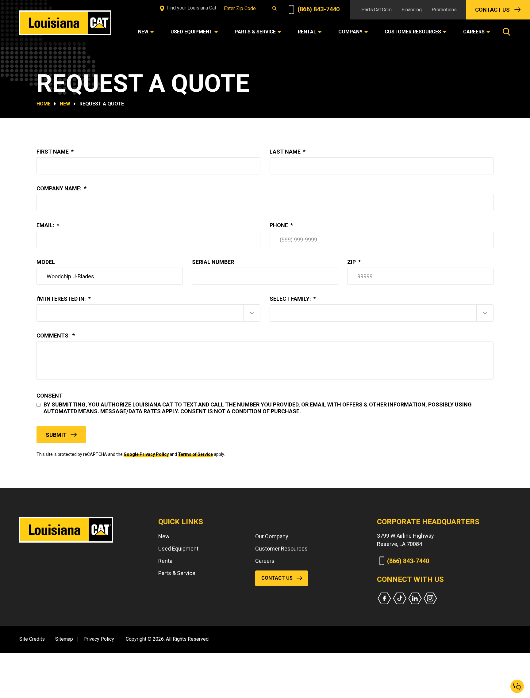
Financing (411, 10)
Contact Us (492, 9)
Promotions (444, 10)
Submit (56, 435)
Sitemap (64, 639)
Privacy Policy (98, 639)
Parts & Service (176, 573)
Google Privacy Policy (146, 454)
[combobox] (148, 313)
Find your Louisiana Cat (190, 8)
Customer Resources (281, 548)
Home (43, 104)
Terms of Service (195, 454)
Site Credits (32, 639)
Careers (265, 561)
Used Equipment (178, 548)
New (65, 104)
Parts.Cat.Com (376, 10)
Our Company (271, 536)
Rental (166, 561)
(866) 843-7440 (318, 9)
